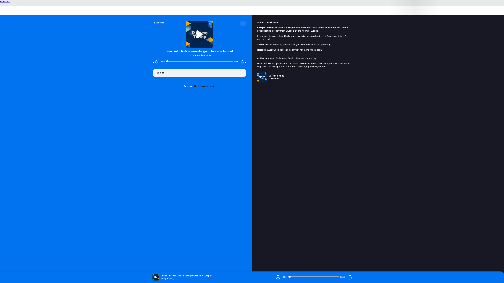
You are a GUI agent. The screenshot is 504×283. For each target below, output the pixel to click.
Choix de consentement (204, 86)
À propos (188, 86)
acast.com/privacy (289, 49)
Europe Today (194, 55)
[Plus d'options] (243, 23)
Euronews (206, 55)
